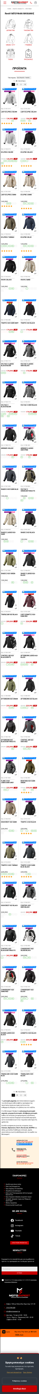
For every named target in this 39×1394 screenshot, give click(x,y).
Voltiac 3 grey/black (29, 404)
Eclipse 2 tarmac (8, 236)
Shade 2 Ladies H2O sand (8, 533)
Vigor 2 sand (27, 279)
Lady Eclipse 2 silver (9, 111)
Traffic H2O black (28, 322)
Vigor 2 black (8, 279)
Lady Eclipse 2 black (29, 111)
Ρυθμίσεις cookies (19, 1381)
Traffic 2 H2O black (28, 821)
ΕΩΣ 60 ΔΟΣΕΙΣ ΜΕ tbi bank (24, 1164)
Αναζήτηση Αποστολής (13, 1184)
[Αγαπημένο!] (15, 102)
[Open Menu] (5, 2)
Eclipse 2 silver (8, 151)
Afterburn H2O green (9, 698)
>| (25, 84)
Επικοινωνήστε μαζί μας (14, 1205)
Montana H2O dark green (28, 781)
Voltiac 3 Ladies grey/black (27, 364)
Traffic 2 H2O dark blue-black (28, 865)
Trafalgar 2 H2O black (27, 1074)
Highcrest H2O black (9, 905)
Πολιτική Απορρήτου (13, 1186)
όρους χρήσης (18, 1280)
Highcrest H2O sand (9, 821)
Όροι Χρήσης (27, 1372)
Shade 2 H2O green (8, 573)
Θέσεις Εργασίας (11, 1203)
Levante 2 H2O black (28, 1032)
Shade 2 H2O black (28, 532)
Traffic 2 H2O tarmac (9, 864)
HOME (9, 9)
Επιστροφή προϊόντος (19, 1243)
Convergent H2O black (27, 990)
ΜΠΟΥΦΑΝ (28, 9)
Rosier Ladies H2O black (8, 1033)
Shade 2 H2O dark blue (9, 488)
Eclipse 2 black (27, 151)
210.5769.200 (10, 1308)
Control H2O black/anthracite (8, 949)
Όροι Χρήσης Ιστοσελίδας (14, 1188)
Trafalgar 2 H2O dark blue (9, 1074)
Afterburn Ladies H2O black (29, 656)
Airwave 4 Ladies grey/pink (27, 448)
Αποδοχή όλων (19, 1389)
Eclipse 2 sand (27, 194)
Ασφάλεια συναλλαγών (13, 1191)
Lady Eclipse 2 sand (8, 194)
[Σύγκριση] (15, 106)
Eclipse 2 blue (27, 236)
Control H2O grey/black (27, 906)
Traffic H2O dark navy (9, 322)
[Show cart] (35, 2)
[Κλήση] (31, 2)
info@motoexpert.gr (13, 1311)
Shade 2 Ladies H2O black (28, 574)
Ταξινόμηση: (12, 78)
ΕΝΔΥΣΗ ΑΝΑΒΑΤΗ (18, 9)
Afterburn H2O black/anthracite (8, 740)
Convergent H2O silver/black (27, 949)
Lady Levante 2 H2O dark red (28, 615)
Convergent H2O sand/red (8, 990)
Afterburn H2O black (29, 698)
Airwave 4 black (8, 447)
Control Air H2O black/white (8, 656)
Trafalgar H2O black (9, 614)
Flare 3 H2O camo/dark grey (8, 781)
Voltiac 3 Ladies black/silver (8, 364)
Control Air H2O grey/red (27, 740)
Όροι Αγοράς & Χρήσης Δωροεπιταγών (19, 1197)
